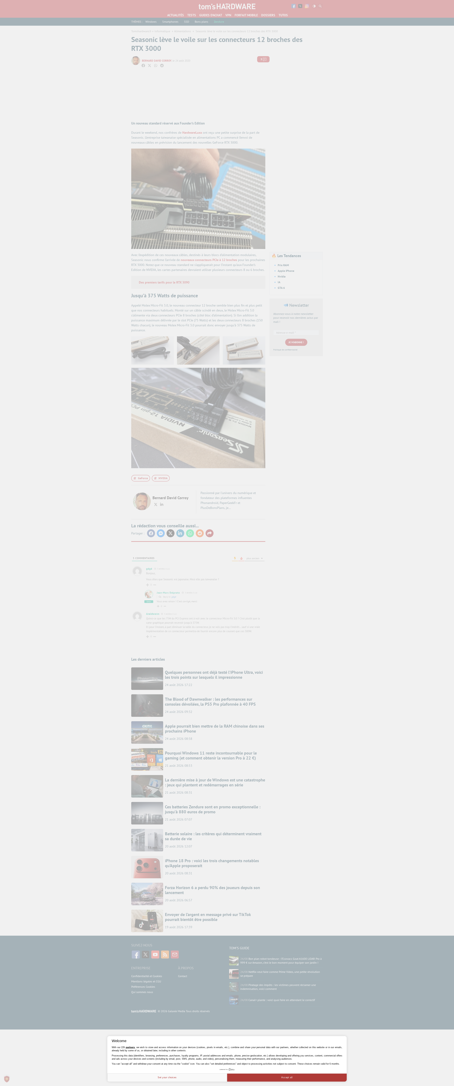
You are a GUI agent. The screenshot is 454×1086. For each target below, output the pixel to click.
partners (130, 1047)
